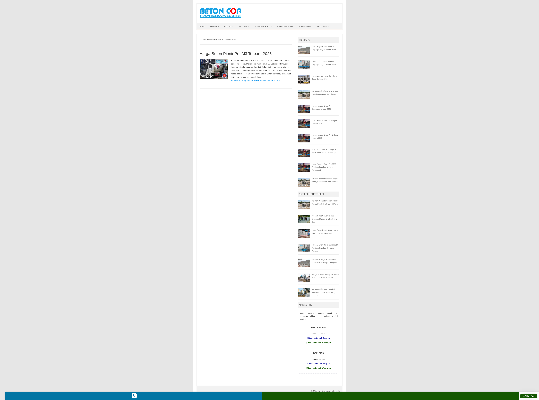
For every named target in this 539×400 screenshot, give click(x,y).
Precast (243, 26)
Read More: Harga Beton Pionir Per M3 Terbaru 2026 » (255, 80)
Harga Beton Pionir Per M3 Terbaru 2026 (236, 53)
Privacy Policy (324, 26)
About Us (214, 26)
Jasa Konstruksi (262, 26)
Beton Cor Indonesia (330, 391)
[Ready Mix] (222, 18)
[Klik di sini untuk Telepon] (318, 338)
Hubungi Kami (305, 26)
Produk (228, 26)
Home (202, 26)
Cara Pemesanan (285, 26)
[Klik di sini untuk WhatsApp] (318, 343)
